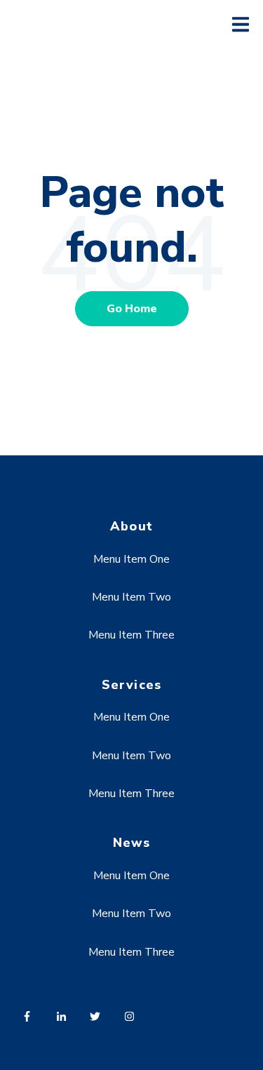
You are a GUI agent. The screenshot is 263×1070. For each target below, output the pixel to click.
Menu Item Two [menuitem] (131, 597)
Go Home (132, 308)
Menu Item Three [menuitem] (131, 635)
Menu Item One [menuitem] (131, 559)
